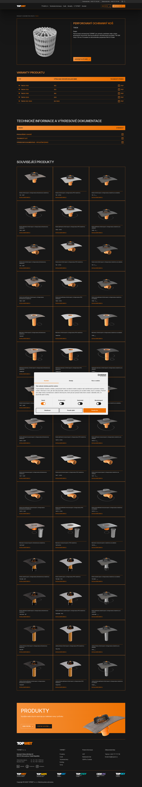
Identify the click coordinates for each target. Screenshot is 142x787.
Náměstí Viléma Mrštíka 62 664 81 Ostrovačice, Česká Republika (28, 755)
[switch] (61, 403)
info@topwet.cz (113, 757)
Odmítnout (47, 410)
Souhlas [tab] (46, 380)
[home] (22, 6)
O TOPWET (77, 6)
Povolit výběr (71, 410)
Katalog (62, 762)
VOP (83, 754)
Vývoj (61, 765)
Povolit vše (94, 410)
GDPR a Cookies (87, 759)
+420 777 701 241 (94, 1)
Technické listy (64, 759)
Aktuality (70, 6)
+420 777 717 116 (114, 1)
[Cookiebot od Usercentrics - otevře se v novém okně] (99, 375)
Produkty (19, 16)
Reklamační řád (86, 757)
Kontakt (84, 6)
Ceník (64, 6)
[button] (122, 1)
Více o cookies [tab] (95, 380)
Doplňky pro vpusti (28, 16)
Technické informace (56, 6)
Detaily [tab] (71, 380)
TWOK (36, 16)
